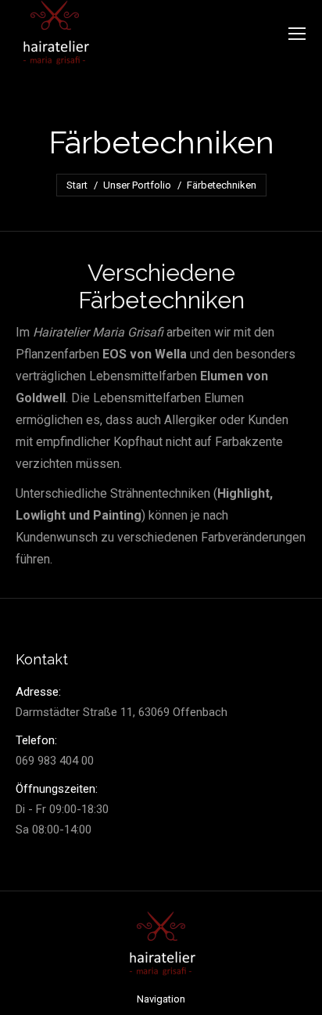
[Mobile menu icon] (297, 33)
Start (77, 185)
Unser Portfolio (137, 185)
